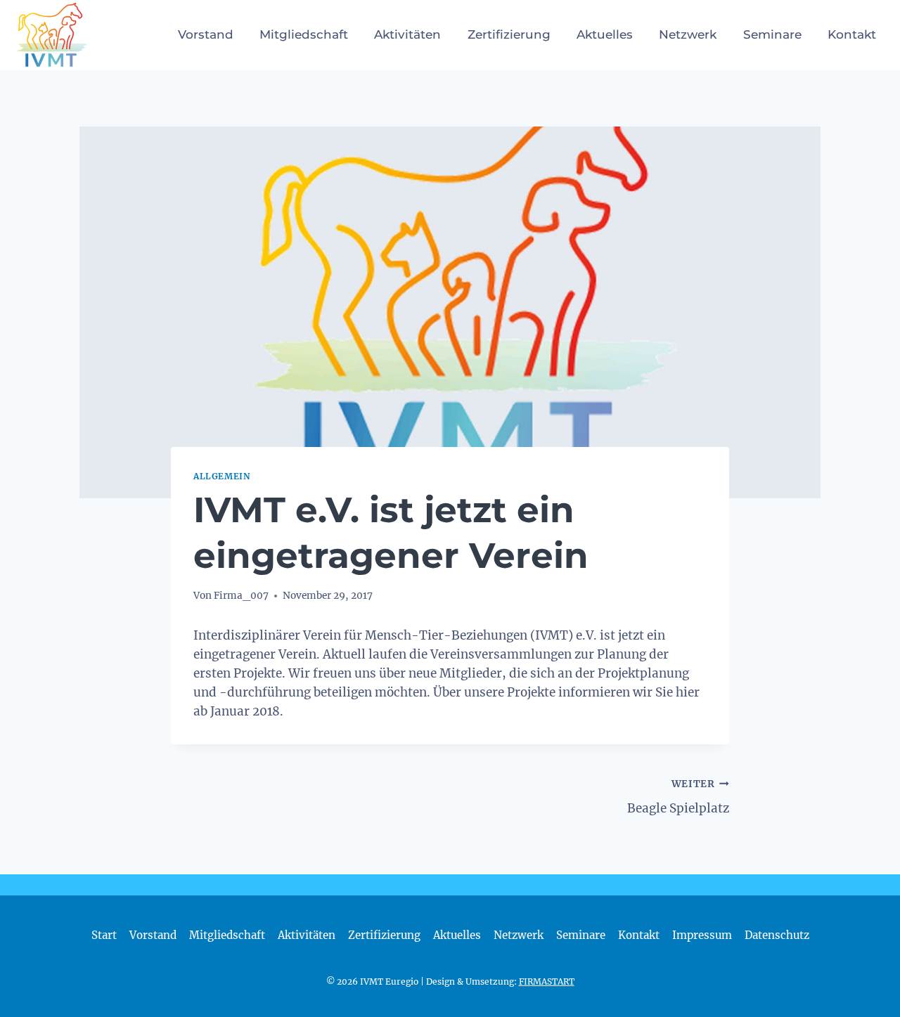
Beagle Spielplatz (678, 797)
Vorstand (205, 34)
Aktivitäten (407, 34)
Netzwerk (687, 34)
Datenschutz (777, 935)
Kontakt (852, 34)
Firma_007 (241, 596)
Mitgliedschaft (303, 34)
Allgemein (221, 476)
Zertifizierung (509, 34)
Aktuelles (605, 34)
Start (104, 935)
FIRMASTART (546, 981)
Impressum (702, 935)
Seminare (772, 34)
